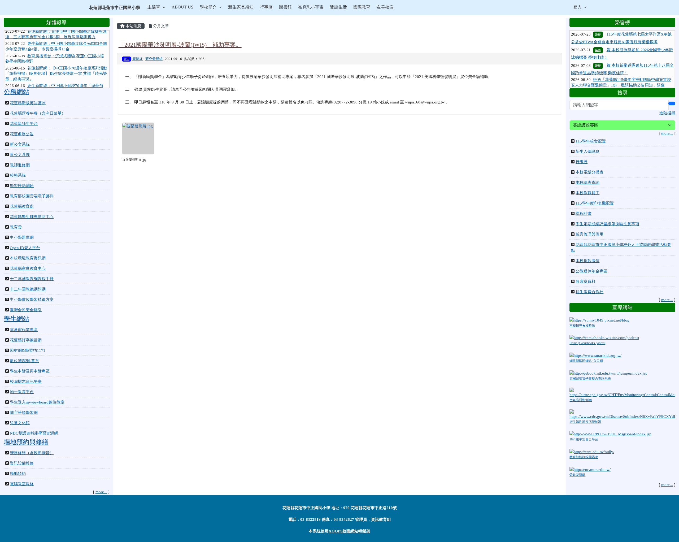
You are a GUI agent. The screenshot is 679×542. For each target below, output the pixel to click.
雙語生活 (338, 7)
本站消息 (132, 26)
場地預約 (18, 473)
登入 (577, 7)
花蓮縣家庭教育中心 (28, 268)
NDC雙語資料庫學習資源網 (34, 433)
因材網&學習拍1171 (27, 350)
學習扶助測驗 (22, 186)
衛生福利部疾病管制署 (585, 422)
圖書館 (285, 7)
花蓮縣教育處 (22, 206)
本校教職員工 (587, 193)
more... (101, 492)
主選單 (153, 7)
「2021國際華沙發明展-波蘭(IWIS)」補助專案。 (180, 44)
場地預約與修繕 (26, 442)
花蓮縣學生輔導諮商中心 (32, 217)
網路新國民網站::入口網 (586, 361)
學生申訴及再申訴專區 (30, 371)
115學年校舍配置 (591, 141)
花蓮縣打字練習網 (26, 340)
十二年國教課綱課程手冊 (32, 279)
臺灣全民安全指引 (26, 310)
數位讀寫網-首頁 (24, 361)
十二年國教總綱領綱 (28, 289)
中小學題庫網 (22, 237)
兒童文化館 (20, 423)
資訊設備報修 (22, 463)
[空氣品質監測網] (622, 392)
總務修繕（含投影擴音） (32, 453)
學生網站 (16, 318)
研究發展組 (154, 59)
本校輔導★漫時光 (582, 325)
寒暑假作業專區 (24, 330)
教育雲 (16, 227)
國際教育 (361, 7)
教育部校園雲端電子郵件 (32, 196)
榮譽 (598, 39)
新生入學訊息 (587, 151)
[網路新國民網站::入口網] (595, 355)
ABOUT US (182, 7)
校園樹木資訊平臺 (26, 381)
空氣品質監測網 (580, 400)
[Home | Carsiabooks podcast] (604, 337)
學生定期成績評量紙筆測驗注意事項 (607, 224)
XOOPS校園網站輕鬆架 (349, 531)
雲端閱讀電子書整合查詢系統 (590, 378)
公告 (126, 58)
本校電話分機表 (589, 172)
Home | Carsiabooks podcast (587, 343)
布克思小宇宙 (311, 7)
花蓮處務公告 (22, 134)
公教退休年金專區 (591, 271)
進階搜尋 (667, 113)
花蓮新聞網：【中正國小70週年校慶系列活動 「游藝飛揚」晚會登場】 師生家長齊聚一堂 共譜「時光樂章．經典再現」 (56, 64)
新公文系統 (20, 144)
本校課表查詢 (587, 182)
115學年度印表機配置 (595, 203)
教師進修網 (20, 165)
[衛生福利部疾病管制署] (622, 414)
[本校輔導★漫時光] (599, 320)
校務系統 (18, 175)
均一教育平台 (22, 392)
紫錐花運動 (577, 475)
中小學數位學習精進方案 (32, 299)
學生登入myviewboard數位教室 (37, 402)
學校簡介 (208, 7)
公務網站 (16, 91)
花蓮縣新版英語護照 (28, 103)
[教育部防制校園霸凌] (591, 451)
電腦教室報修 (22, 484)
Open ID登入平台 (25, 248)
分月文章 (160, 26)
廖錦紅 (137, 59)
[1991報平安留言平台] (610, 434)
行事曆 (266, 7)
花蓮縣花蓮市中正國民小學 (114, 7)
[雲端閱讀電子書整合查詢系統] (608, 373)
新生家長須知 (241, 7)
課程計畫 (583, 213)
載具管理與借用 (589, 234)
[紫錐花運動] (590, 469)
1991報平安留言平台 (583, 439)
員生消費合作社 (589, 292)
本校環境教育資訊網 (28, 258)
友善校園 (385, 7)
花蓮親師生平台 (24, 124)
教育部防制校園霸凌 (583, 457)
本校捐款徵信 (587, 261)
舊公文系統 (20, 155)
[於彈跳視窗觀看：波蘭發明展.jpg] (138, 138)
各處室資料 (585, 281)
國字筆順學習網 (24, 412)
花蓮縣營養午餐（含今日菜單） (38, 113)
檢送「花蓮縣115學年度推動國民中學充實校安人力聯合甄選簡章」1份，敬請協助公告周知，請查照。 (621, 73)
